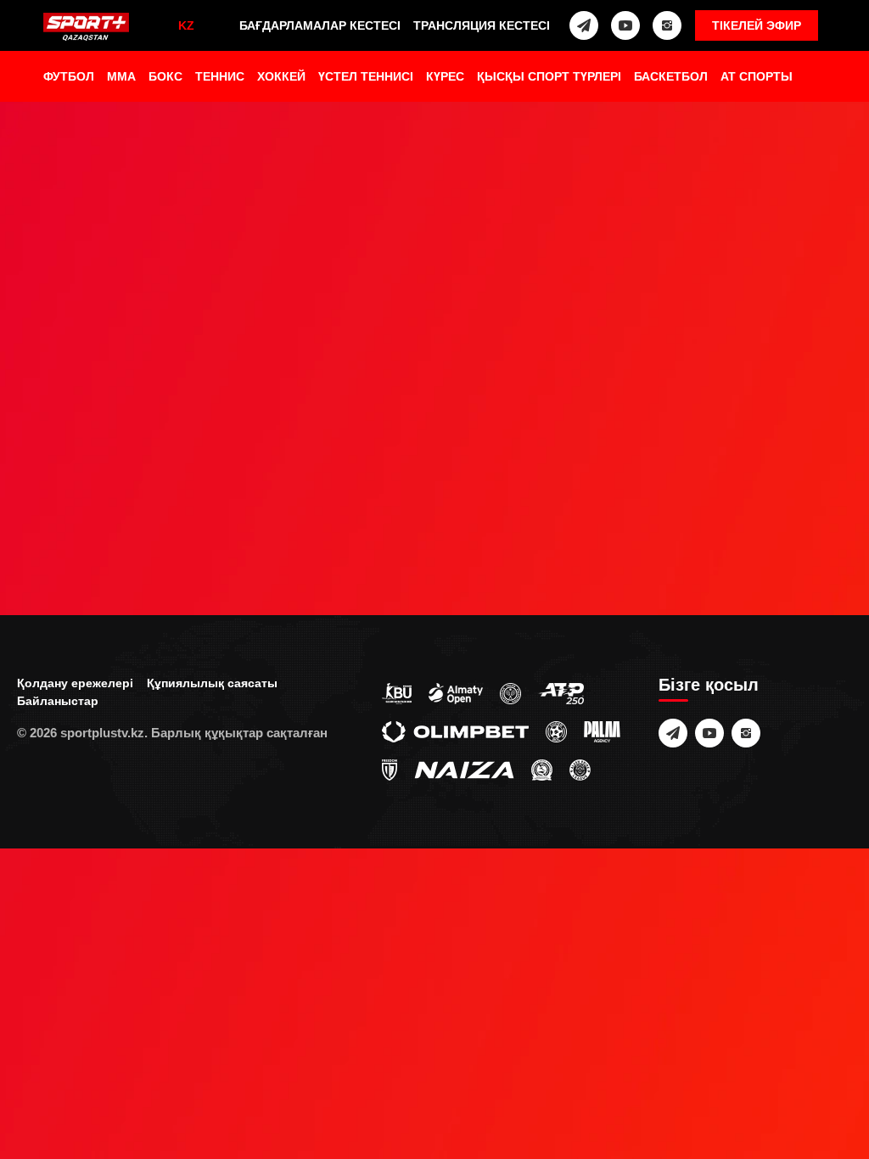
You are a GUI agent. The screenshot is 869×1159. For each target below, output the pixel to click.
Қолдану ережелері (75, 683)
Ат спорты (756, 76)
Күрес (445, 76)
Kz (186, 25)
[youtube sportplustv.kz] (625, 25)
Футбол (68, 76)
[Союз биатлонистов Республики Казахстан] (397, 692)
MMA (121, 76)
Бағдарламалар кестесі (320, 25)
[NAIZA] (464, 768)
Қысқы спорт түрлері (549, 76)
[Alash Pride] (580, 768)
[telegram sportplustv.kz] (583, 25)
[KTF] (510, 692)
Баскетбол (671, 76)
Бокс (165, 76)
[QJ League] (389, 768)
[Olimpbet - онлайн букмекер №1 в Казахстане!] (434, 579)
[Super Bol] (556, 730)
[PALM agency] (602, 730)
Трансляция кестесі (481, 25)
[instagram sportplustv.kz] (667, 25)
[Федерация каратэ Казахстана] (541, 768)
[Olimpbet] (455, 730)
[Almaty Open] (456, 692)
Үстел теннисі (365, 76)
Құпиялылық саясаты (212, 683)
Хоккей (281, 76)
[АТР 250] (561, 692)
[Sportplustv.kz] (86, 27)
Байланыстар (57, 701)
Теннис (219, 76)
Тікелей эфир (756, 25)
